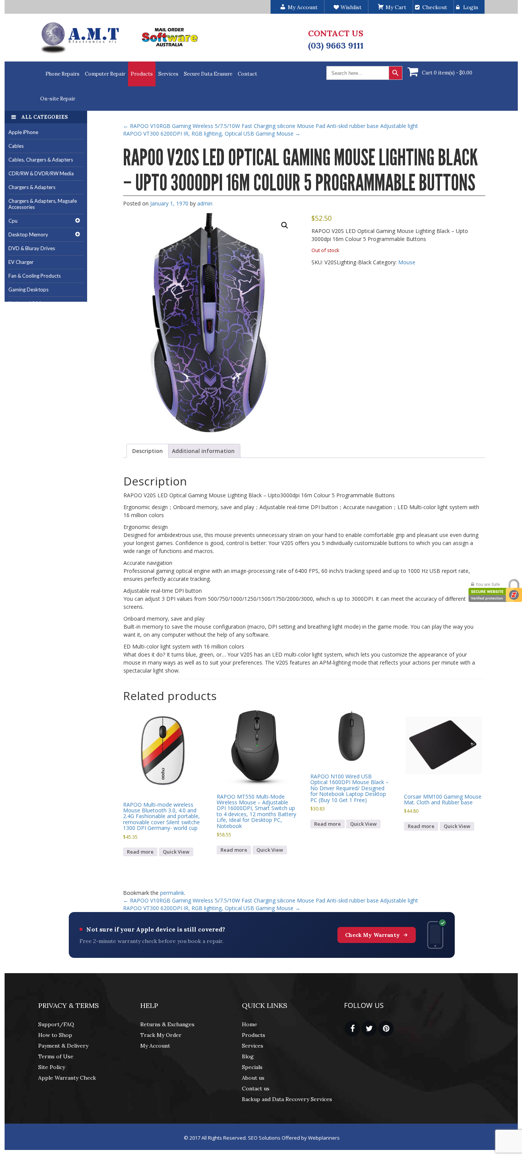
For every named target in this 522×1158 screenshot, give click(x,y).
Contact (247, 74)
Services (168, 74)
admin (204, 203)
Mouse (406, 262)
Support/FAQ (56, 1024)
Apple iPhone (23, 132)
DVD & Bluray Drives (31, 248)
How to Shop (55, 1035)
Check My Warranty (372, 935)
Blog (248, 1056)
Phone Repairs (62, 74)
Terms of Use (55, 1056)
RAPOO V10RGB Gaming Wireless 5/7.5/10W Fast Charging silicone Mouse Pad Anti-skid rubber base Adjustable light (270, 125)
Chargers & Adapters (31, 187)
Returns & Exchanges (167, 1024)
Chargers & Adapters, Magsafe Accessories (42, 204)
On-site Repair (57, 98)
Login (470, 7)
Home (249, 1024)
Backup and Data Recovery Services (287, 1099)
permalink (172, 892)
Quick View (176, 851)
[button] (285, 225)
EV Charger (21, 262)
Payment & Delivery (63, 1045)
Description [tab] (147, 450)
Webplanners (324, 1137)
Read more (140, 851)
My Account (155, 1045)
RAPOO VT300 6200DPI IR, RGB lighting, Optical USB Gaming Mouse (211, 133)
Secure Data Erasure (208, 74)
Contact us (255, 1088)
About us (253, 1077)
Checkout (434, 7)
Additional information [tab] (203, 450)
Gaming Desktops (28, 289)
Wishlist (350, 7)
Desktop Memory (28, 234)
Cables (16, 146)
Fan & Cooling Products (34, 276)
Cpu (13, 221)
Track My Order (161, 1035)
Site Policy (51, 1067)
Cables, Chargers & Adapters (40, 160)
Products (142, 74)
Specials (252, 1067)
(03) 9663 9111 (335, 45)
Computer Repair (105, 74)
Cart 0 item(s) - (447, 73)
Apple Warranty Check (67, 1077)
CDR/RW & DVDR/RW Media (41, 173)
